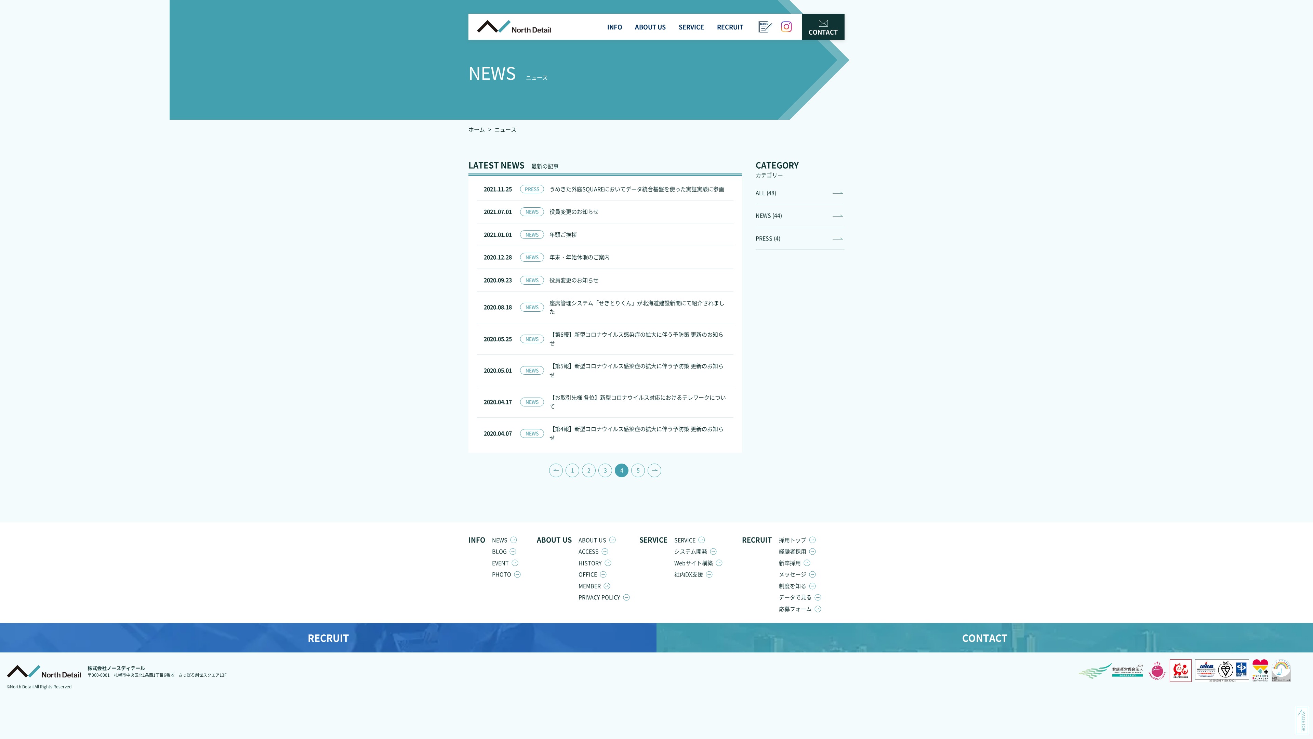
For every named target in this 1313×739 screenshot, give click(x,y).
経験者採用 (792, 551)
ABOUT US (592, 540)
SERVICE (684, 540)
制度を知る (792, 586)
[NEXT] (654, 470)
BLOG (499, 551)
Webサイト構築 (693, 563)
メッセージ (792, 574)
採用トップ (792, 540)
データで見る (795, 597)
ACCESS (589, 551)
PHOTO (501, 574)
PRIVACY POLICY (599, 597)
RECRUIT (328, 638)
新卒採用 (790, 563)
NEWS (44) (769, 215)
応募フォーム (795, 609)
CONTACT (823, 31)
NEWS (499, 540)
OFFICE (588, 574)
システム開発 (690, 551)
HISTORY (590, 563)
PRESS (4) (768, 238)
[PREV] (556, 470)
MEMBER (590, 586)
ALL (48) (766, 193)
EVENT (500, 563)
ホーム (476, 129)
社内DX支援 (688, 574)
